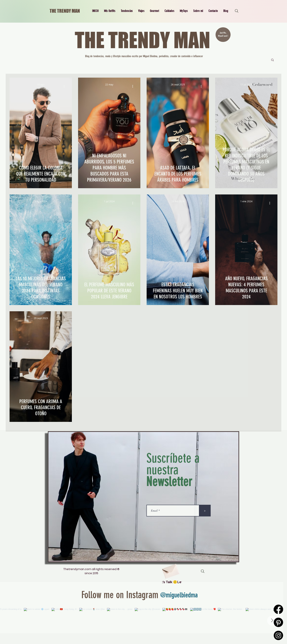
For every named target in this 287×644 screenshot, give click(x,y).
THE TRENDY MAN (65, 11)
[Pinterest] (278, 622)
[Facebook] (278, 609)
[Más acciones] (65, 86)
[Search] (237, 11)
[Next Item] (272, 620)
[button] (109, 11)
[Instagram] (278, 635)
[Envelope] (170, 569)
